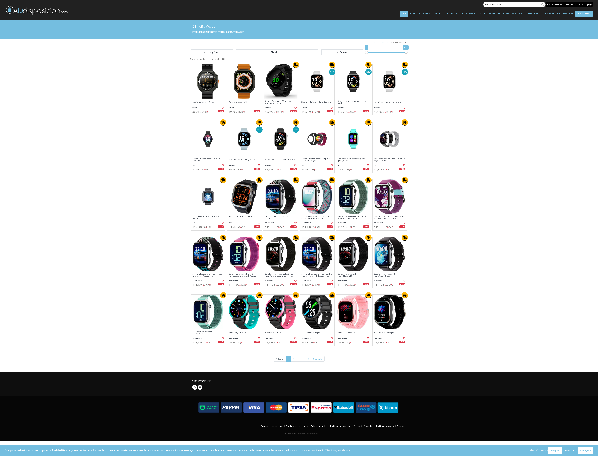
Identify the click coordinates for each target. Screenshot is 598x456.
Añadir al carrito (209, 118)
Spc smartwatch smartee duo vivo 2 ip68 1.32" (207, 160)
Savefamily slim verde (238, 333)
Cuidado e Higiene (454, 13)
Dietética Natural (528, 13)
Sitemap (400, 426)
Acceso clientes (555, 4)
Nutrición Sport (507, 13)
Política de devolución (340, 426)
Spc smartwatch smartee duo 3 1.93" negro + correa (389, 160)
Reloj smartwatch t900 (238, 102)
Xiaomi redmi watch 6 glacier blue (243, 160)
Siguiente (318, 358)
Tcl (193, 223)
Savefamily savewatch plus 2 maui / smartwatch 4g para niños (389, 217)
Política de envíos (319, 426)
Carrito (584, 13)
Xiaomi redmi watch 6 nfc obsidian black (352, 102)
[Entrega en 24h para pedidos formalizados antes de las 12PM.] (296, 65)
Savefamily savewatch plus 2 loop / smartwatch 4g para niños (207, 275)
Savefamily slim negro (310, 333)
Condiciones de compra (297, 426)
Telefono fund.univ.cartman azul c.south (279, 217)
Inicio (404, 13)
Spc (193, 165)
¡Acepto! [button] (555, 450)
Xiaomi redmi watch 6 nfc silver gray (316, 102)
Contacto (265, 426)
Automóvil (489, 13)
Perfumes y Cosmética (430, 13)
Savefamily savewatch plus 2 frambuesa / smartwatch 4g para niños (242, 276)
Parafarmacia (473, 13)
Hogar (412, 13)
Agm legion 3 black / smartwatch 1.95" (242, 217)
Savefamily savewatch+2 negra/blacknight (348, 275)
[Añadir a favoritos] (222, 107)
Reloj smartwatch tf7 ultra (203, 102)
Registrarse (571, 4)
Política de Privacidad (363, 426)
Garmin (268, 108)
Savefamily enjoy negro (384, 333)
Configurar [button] (585, 450)
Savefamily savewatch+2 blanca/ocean (202, 333)
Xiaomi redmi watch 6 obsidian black (280, 160)
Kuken (194, 108)
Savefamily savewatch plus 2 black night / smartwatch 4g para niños (279, 275)
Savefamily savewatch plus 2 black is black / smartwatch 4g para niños (316, 275)
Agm (230, 223)
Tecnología (547, 13)
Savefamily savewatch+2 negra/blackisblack (384, 275)
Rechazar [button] (570, 450)
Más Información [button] (539, 450)
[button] (277, 52)
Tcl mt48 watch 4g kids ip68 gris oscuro (205, 217)
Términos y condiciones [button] (338, 450)
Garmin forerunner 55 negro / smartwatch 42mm (278, 102)
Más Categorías (565, 13)
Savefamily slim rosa (273, 333)
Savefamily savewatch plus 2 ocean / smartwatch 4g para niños (353, 217)
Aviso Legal (277, 426)
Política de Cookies (385, 426)
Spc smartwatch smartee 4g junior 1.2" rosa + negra (316, 160)
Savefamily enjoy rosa (347, 333)
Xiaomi (304, 108)
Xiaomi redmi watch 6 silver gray (388, 102)
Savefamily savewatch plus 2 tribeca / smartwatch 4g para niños (316, 217)
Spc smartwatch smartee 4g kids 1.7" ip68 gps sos (353, 160)
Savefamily (269, 223)
